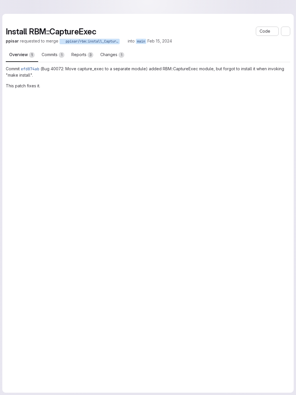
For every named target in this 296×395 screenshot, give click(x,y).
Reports (81, 54)
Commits (52, 54)
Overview (21, 54)
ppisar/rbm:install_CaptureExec (92, 41)
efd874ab (30, 68)
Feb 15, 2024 (159, 40)
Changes (111, 54)
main (141, 41)
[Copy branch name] (123, 41)
